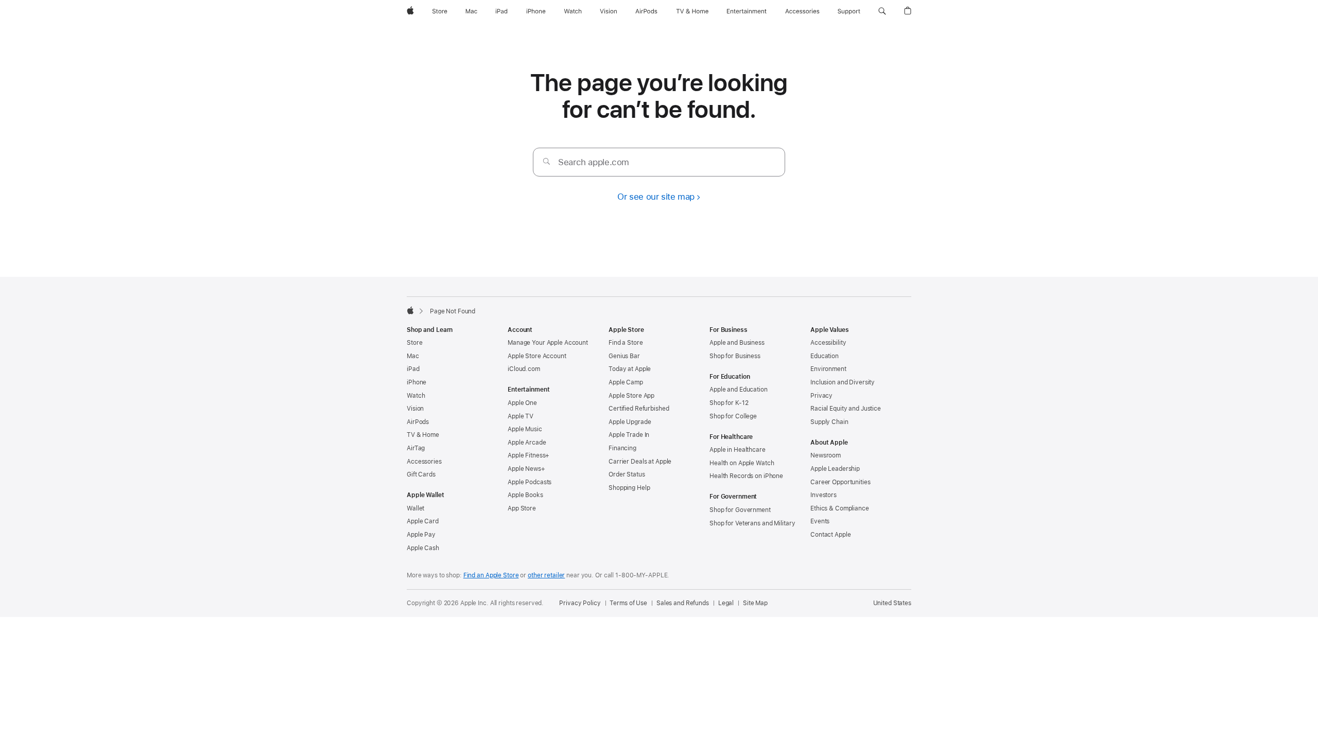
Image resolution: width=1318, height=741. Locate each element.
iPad (413, 369)
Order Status (627, 474)
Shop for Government (740, 510)
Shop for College (733, 416)
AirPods (418, 422)
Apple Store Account (537, 356)
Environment (828, 369)
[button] (882, 11)
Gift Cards (421, 474)
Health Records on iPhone (746, 476)
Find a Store (626, 342)
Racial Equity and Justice (845, 408)
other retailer (546, 575)
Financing (622, 448)
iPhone (416, 382)
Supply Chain (829, 422)
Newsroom (825, 455)
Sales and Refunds (682, 603)
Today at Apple (630, 369)
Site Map (755, 603)
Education (824, 356)
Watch (416, 395)
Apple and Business (737, 342)
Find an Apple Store (491, 575)
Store (414, 342)
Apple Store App (631, 395)
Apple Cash (423, 548)
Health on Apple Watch (741, 463)
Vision (415, 408)
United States (892, 603)
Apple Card (423, 521)
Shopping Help (629, 487)
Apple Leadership (835, 468)
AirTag (416, 448)
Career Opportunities (840, 482)
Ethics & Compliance (839, 508)
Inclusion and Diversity (842, 382)
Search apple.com (593, 162)
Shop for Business (734, 356)
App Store (522, 508)
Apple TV (520, 416)
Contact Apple (830, 534)
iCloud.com (524, 369)
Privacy (821, 395)
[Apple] (410, 310)
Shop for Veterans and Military (752, 523)
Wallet (415, 508)
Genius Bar (624, 356)
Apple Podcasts (529, 482)
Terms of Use (628, 603)
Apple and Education (738, 389)
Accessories (424, 461)
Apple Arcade (527, 442)
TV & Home (423, 434)
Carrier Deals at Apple (640, 461)
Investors (823, 495)
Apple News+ (526, 468)
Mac (413, 356)
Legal (726, 603)
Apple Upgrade (630, 422)
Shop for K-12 (728, 403)
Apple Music (525, 429)
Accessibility (828, 342)
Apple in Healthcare (737, 449)
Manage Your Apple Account (548, 342)
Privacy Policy (579, 603)
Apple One (522, 403)
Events (819, 521)
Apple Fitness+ (528, 455)
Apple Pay (421, 534)
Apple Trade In (629, 434)
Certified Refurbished (639, 408)
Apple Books (525, 495)
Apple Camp (626, 382)
